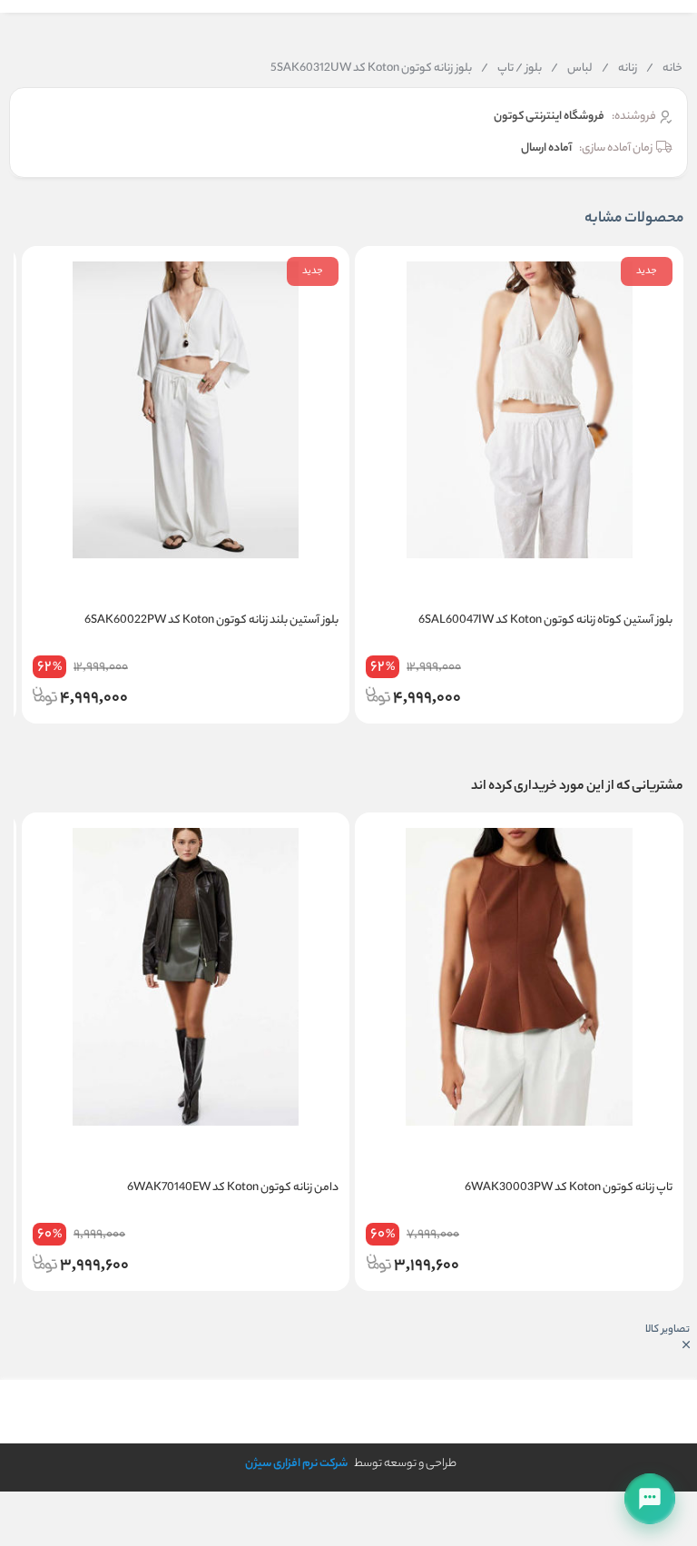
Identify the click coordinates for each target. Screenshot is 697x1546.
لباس (572, 69)
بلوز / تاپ (511, 69)
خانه (664, 69)
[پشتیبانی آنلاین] (649, 1498)
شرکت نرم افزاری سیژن (296, 1463)
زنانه (619, 69)
